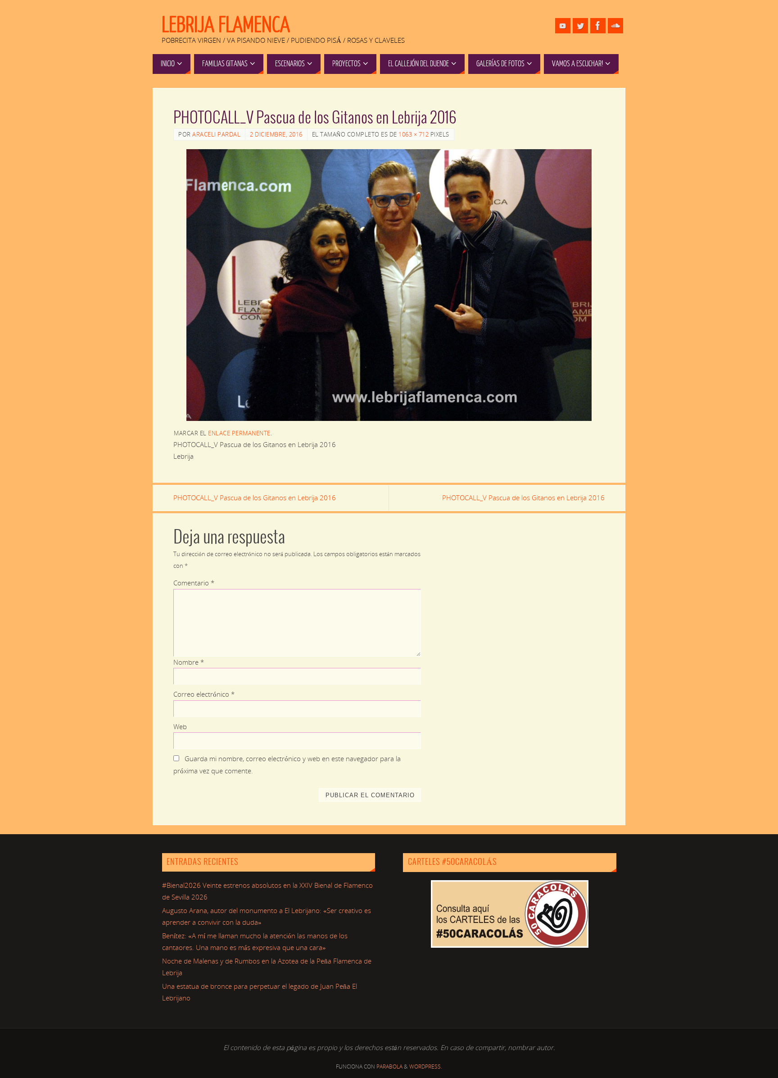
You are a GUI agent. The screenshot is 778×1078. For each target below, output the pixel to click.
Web (180, 726)
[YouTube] (562, 25)
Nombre (188, 662)
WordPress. (425, 1066)
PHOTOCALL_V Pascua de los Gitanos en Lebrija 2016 (254, 497)
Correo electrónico (204, 694)
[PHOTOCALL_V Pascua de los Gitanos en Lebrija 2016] (389, 285)
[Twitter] (580, 25)
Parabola (389, 1066)
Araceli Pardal (216, 134)
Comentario (193, 582)
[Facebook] (598, 25)
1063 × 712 (413, 134)
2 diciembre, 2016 (276, 134)
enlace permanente (239, 433)
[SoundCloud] (615, 25)
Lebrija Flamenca (226, 25)
